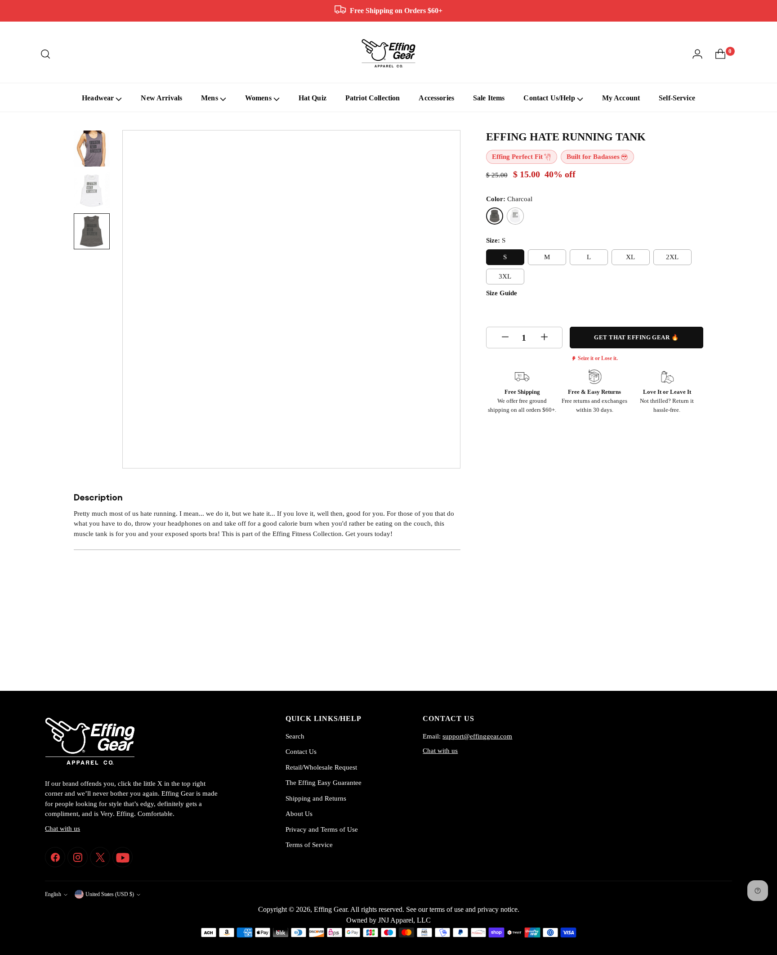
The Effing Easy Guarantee (324, 782)
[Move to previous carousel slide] (675, 660)
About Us (299, 813)
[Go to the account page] (697, 54)
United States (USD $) (109, 894)
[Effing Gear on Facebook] (55, 857)
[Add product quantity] (544, 337)
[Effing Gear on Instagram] (77, 857)
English (53, 894)
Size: (495, 240)
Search (295, 736)
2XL (672, 256)
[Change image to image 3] (92, 231)
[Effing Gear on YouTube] (122, 857)
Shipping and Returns (316, 798)
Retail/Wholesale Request (321, 767)
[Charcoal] (494, 216)
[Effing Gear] (388, 54)
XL (630, 256)
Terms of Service (309, 844)
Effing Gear (330, 909)
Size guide (501, 292)
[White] (515, 216)
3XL (505, 275)
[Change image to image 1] (92, 149)
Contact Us (301, 751)
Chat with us (62, 828)
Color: (509, 198)
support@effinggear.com (477, 736)
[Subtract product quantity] (504, 337)
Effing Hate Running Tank (566, 137)
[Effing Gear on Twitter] (100, 857)
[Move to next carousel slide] (695, 659)
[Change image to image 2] (92, 190)
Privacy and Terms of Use (322, 829)
